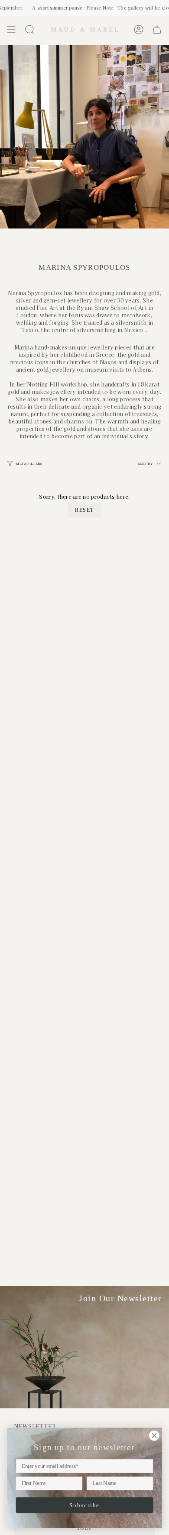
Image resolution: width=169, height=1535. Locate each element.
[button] (30, 30)
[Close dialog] (154, 1436)
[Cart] (157, 30)
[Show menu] (11, 30)
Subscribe (84, 1505)
